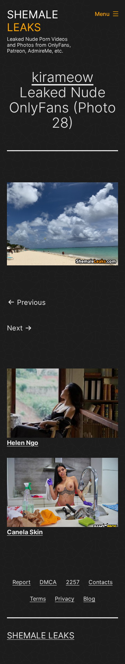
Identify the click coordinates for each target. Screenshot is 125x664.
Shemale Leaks (40, 635)
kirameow (62, 77)
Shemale (32, 21)
